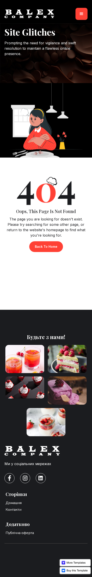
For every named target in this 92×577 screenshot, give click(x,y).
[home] (29, 14)
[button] (81, 14)
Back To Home (46, 246)
